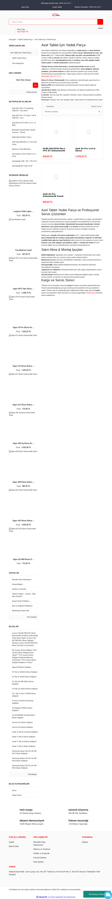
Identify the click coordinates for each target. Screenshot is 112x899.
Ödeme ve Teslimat (41, 849)
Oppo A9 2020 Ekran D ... (23, 559)
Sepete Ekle (59, 155)
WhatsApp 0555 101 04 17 (51, 76)
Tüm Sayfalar (31, 617)
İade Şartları (38, 862)
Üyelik (11, 842)
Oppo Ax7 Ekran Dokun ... (24, 405)
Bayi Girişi (25, 7)
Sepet (100, 28)
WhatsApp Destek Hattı (99, 894)
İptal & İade (14, 846)
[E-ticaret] (56, 897)
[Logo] (56, 14)
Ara (35, 85)
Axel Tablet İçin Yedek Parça (45, 39)
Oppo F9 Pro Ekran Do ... (23, 327)
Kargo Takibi (57, 7)
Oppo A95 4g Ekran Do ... (23, 443)
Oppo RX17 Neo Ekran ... (23, 289)
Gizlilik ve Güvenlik (41, 853)
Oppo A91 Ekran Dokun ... (24, 521)
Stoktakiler (50, 106)
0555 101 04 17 (95, 7)
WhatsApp (91, 293)
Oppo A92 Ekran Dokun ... (24, 482)
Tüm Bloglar (32, 774)
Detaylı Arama (31, 92)
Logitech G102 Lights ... (23, 211)
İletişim (85, 842)
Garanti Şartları (40, 857)
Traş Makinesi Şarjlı (23, 250)
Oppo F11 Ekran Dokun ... (23, 366)
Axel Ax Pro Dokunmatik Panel (53, 195)
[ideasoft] (41, 897)
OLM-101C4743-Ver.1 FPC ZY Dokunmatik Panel (54, 151)
